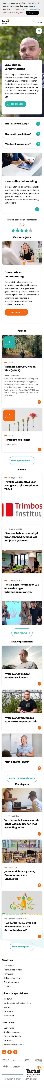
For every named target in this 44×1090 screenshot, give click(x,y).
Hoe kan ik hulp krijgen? (18, 134)
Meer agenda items (20, 460)
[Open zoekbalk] (33, 21)
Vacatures (8, 1040)
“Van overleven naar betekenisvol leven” (17, 675)
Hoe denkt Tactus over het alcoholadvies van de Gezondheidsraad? (20, 926)
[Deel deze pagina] (39, 31)
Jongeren (8, 999)
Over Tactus (9, 1028)
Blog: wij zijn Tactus (12, 1036)
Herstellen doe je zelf (17, 440)
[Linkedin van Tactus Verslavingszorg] (4, 1052)
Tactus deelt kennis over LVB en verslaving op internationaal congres (21, 588)
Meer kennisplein (20, 946)
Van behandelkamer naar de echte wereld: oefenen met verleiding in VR (21, 823)
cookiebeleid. (35, 9)
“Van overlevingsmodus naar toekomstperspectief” (21, 719)
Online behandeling (12, 978)
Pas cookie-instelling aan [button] (13, 13)
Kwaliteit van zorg (11, 1032)
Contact (7, 986)
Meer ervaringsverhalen (21, 778)
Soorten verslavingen (13, 969)
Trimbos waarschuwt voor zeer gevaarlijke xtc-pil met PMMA (21, 485)
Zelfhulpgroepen (11, 982)
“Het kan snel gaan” (16, 762)
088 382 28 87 (17, 104)
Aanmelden (8, 974)
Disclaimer (8, 1079)
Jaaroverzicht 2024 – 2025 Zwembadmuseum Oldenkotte (19, 875)
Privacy (17, 1079)
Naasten (7, 1007)
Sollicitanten (9, 1015)
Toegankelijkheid (29, 1079)
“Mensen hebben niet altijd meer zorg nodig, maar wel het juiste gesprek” (21, 536)
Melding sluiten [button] (32, 13)
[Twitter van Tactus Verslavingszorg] (15, 1052)
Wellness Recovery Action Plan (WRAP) (20, 368)
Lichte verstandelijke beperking (17, 1003)
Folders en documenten (14, 1044)
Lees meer (15, 312)
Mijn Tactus (9, 965)
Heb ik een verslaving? (17, 123)
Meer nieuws (20, 632)
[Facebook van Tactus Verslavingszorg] (9, 1052)
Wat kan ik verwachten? (18, 144)
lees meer (37, 209)
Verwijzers (8, 1011)
